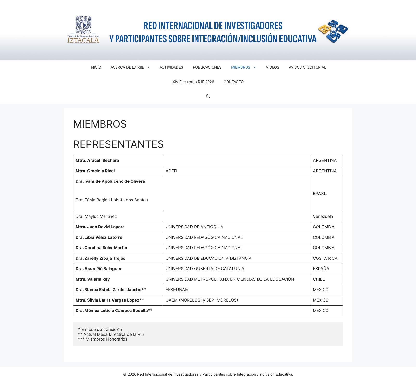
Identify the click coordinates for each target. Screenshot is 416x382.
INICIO (95, 67)
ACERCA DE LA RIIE (127, 67)
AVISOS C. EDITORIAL (307, 67)
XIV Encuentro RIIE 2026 (193, 81)
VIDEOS (272, 67)
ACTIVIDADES (171, 67)
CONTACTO (234, 81)
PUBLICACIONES (207, 67)
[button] (208, 96)
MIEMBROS (240, 67)
